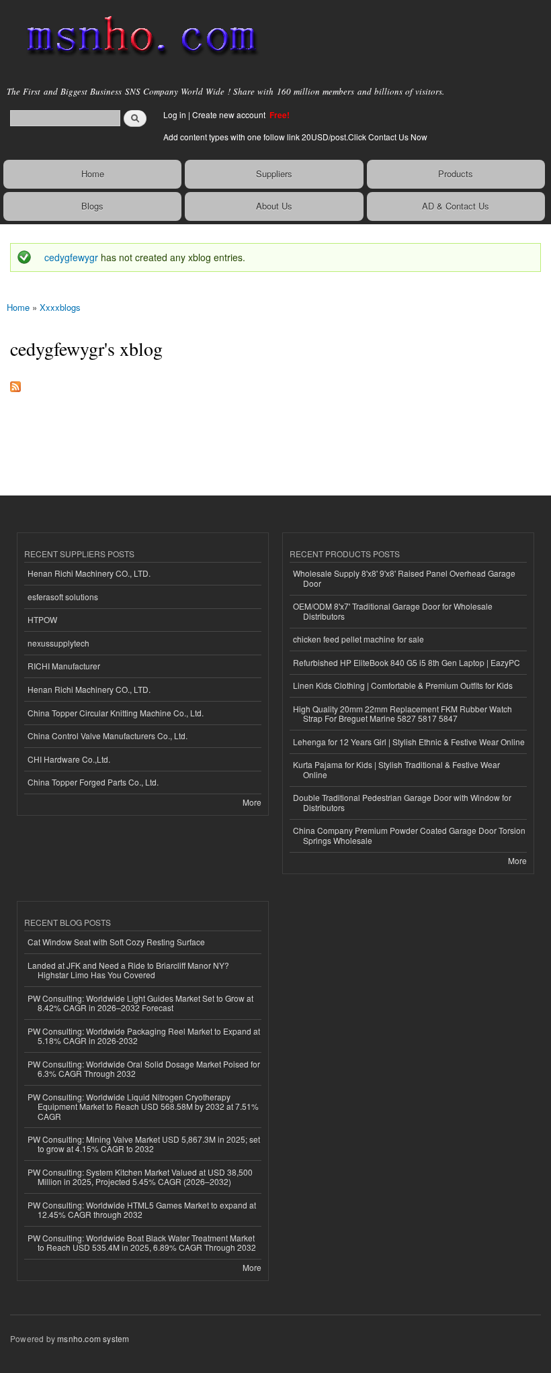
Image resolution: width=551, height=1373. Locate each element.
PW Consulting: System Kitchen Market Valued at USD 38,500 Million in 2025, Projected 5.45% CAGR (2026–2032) (140, 1176)
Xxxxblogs (60, 307)
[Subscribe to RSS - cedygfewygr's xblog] (15, 383)
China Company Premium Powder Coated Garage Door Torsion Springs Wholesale (409, 834)
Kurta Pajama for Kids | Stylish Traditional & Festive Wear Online (396, 769)
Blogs (92, 205)
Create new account (229, 114)
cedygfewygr (71, 257)
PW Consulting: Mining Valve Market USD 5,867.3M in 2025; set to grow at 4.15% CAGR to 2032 (144, 1143)
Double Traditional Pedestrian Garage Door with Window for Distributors (402, 802)
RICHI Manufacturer (64, 665)
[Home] (136, 37)
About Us (274, 205)
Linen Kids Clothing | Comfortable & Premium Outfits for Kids (403, 685)
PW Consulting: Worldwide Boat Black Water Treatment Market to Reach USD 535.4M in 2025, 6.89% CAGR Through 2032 (142, 1242)
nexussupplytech (58, 643)
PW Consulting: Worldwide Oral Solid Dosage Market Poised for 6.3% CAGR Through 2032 (144, 1068)
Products (455, 173)
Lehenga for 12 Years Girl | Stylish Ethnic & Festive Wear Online (409, 741)
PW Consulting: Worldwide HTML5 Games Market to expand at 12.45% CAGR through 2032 (142, 1209)
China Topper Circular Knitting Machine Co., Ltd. (116, 712)
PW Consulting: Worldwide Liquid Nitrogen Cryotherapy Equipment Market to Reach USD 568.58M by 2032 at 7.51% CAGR (143, 1106)
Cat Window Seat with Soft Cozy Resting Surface (116, 941)
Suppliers (274, 173)
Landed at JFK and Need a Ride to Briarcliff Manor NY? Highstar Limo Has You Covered (128, 969)
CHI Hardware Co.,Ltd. (69, 759)
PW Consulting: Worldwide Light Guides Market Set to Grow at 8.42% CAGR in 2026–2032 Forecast (140, 1002)
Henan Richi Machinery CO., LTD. (89, 573)
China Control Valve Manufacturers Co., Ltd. (107, 735)
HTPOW (42, 619)
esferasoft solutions (63, 596)
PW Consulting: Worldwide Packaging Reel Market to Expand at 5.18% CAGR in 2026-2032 (144, 1035)
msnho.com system (93, 1338)
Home (92, 173)
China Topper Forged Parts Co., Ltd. (93, 782)
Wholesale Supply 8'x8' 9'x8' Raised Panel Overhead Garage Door (404, 577)
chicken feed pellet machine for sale (358, 639)
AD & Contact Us (455, 205)
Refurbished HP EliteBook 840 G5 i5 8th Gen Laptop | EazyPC (406, 662)
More (252, 802)
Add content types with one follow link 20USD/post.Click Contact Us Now (295, 136)
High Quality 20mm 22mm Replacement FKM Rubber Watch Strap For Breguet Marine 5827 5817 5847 (402, 713)
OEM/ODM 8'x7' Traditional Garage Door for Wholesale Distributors (393, 610)
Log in (174, 114)
